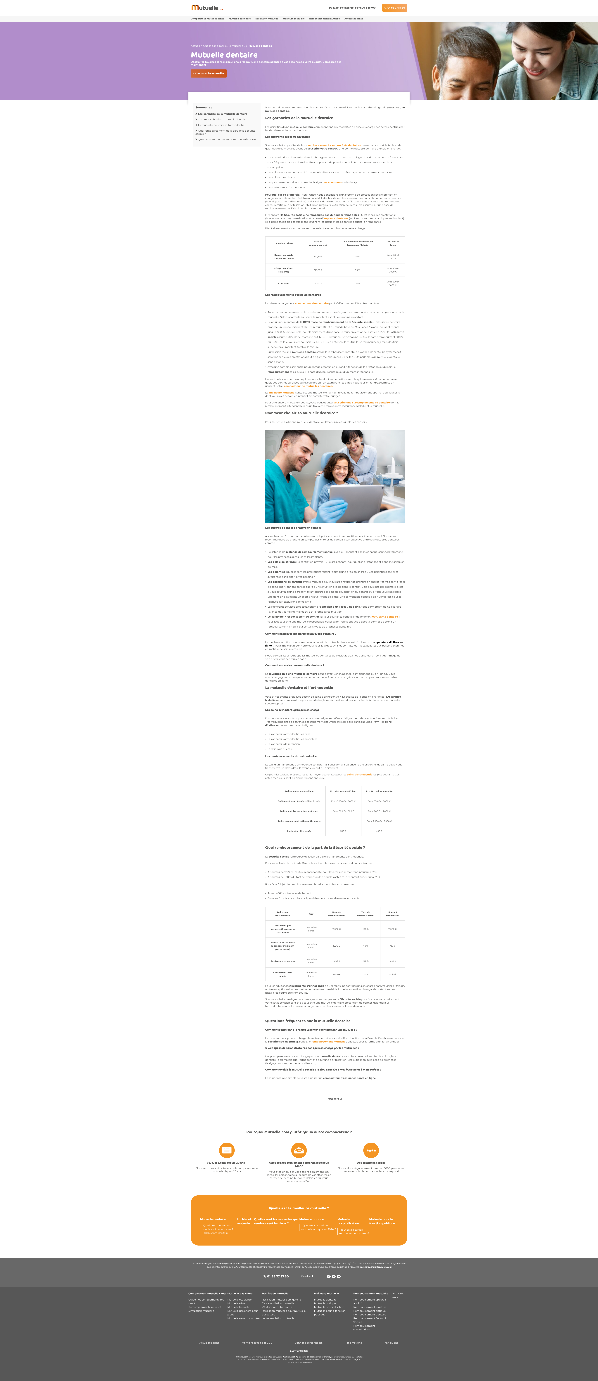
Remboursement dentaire (370, 1314)
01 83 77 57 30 (396, 8)
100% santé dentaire (216, 1233)
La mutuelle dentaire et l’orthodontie (221, 125)
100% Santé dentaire (384, 616)
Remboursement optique (369, 1310)
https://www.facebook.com (329, 1277)
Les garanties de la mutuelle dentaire (222, 113)
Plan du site (391, 1342)
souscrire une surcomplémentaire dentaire (362, 402)
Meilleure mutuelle (294, 18)
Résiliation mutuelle (266, 18)
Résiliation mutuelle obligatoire (281, 1299)
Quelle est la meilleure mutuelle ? (224, 45)
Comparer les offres (283, 1375)
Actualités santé (353, 18)
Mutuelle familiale (238, 1307)
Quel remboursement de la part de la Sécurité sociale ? (225, 132)
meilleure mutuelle (281, 392)
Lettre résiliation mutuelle (278, 1318)
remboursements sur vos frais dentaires (334, 145)
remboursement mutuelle (328, 1041)
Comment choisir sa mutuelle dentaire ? (223, 119)
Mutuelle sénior (237, 1303)
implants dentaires (335, 218)
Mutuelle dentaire (213, 1219)
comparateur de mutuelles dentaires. (308, 386)
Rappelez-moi (314, 1375)
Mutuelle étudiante (239, 1299)
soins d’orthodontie (359, 774)
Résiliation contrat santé (277, 1307)
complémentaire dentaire (312, 303)
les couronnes (333, 182)
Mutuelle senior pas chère (243, 1318)
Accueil (195, 45)
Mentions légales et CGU (257, 1342)
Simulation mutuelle (201, 1310)
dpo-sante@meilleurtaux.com (375, 1267)
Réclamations (353, 1342)
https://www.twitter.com (334, 1277)
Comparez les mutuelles (210, 73)
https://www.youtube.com (339, 1277)
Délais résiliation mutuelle (278, 1303)
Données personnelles (308, 1342)
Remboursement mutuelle (324, 18)
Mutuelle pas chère (240, 18)
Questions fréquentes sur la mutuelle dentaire (227, 139)
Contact (307, 1276)
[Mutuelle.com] (207, 7)
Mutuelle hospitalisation (329, 1307)
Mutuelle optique (311, 1219)
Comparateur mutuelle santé (207, 18)
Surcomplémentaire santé (204, 1307)
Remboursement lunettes (369, 1307)
